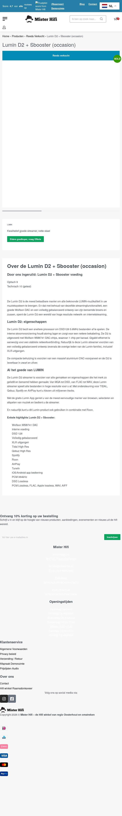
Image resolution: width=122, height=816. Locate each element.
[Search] (101, 18)
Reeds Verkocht (35, 36)
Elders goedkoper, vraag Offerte (25, 239)
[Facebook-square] (12, 699)
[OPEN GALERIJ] (61, 129)
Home (5, 36)
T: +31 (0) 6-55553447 (61, 570)
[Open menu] (4, 19)
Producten (18, 36)
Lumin (9, 224)
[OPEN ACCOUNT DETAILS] (4, 27)
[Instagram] (4, 699)
